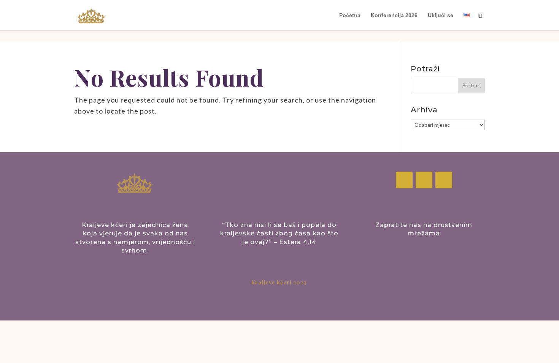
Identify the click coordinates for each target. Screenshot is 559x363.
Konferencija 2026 (394, 15)
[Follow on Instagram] (424, 180)
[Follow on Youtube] (443, 180)
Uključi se (440, 15)
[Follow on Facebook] (404, 180)
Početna (349, 15)
